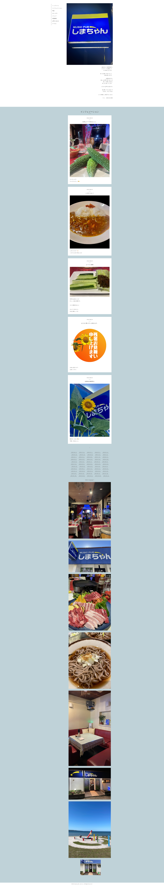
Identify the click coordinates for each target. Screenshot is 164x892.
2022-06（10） (74, 475)
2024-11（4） (82, 461)
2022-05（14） (82, 475)
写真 (53, 10)
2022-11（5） (74, 473)
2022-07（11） (105, 473)
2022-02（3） (106, 475)
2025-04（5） (82, 459)
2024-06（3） (82, 464)
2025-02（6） (98, 459)
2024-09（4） (97, 461)
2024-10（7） (89, 461)
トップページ (55, 5)
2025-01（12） (106, 459)
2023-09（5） (74, 468)
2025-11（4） (105, 454)
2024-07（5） (74, 464)
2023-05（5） (106, 468)
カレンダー (55, 13)
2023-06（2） (98, 468)
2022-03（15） (98, 475)
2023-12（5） (90, 466)
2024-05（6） (90, 464)
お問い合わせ (55, 21)
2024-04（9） (98, 464)
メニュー (54, 16)
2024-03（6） (106, 464)
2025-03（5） (90, 459)
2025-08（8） (90, 456)
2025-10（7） (74, 456)
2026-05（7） (98, 452)
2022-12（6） (106, 471)
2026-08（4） (74, 452)
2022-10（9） (82, 473)
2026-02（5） (82, 454)
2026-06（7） (90, 452)
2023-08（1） (82, 468)
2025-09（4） (82, 456)
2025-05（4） (74, 459)
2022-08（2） (97, 473)
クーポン (54, 23)
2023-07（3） (90, 468)
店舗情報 (54, 18)
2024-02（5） (75, 466)
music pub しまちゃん (79, 883)
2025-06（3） (106, 456)
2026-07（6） (82, 452)
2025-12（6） (98, 454)
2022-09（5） (90, 473)
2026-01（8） (90, 454)
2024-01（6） (82, 466)
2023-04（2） (74, 471)
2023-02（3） (90, 471)
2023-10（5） (105, 466)
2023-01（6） (98, 471)
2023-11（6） (97, 466)
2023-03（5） (82, 471)
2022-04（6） (90, 475)
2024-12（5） (74, 461)
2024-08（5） (105, 461)
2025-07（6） (98, 456)
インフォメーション (57, 8)
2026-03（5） (74, 454)
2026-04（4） (106, 452)
